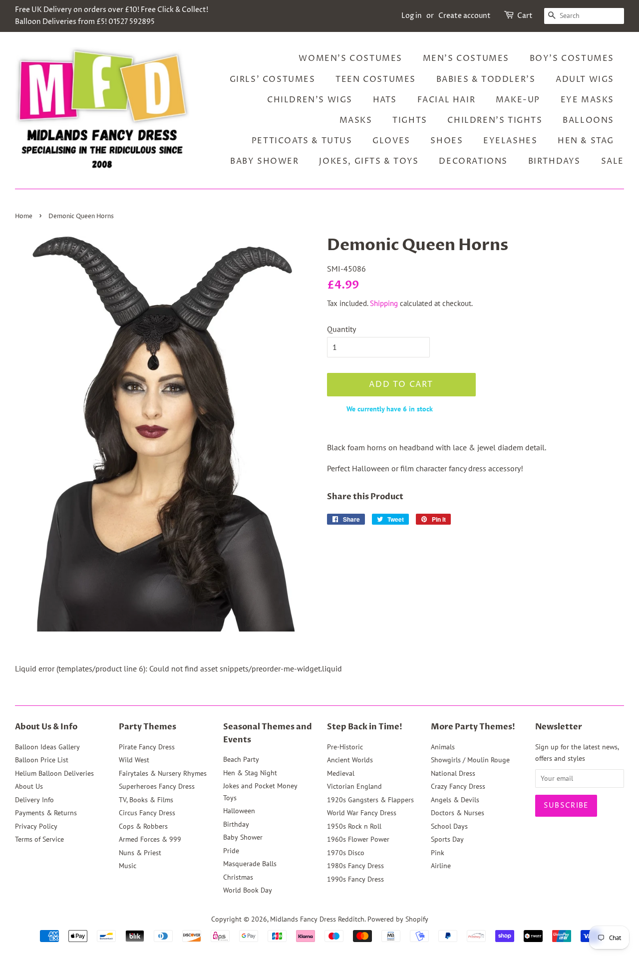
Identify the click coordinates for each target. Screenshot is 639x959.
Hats (385, 99)
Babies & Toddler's (486, 79)
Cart (525, 15)
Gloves (391, 140)
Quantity (341, 329)
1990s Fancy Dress (355, 879)
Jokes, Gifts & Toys (368, 161)
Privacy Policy (36, 826)
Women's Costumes (350, 58)
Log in (411, 15)
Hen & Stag (586, 140)
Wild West (134, 759)
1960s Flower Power (358, 839)
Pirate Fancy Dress (147, 746)
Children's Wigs (309, 99)
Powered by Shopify (397, 919)
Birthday (236, 824)
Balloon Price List (41, 759)
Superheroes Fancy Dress (157, 786)
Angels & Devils (455, 799)
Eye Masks (587, 99)
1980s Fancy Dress (355, 865)
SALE (612, 161)
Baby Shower (264, 161)
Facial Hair (446, 99)
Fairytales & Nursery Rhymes (163, 773)
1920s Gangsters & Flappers (370, 799)
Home (23, 216)
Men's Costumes (466, 58)
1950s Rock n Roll (354, 826)
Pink (437, 852)
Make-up (518, 99)
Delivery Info (34, 799)
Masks (355, 120)
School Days (449, 826)
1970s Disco (345, 852)
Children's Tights (494, 120)
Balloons (588, 120)
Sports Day (447, 839)
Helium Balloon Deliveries (54, 773)
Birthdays (554, 161)
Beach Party (241, 759)
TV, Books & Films (146, 799)
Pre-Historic (345, 746)
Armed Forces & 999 (150, 839)
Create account (464, 15)
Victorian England (354, 786)
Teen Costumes (375, 79)
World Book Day (247, 890)
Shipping (384, 303)
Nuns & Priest (140, 852)
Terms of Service (39, 839)
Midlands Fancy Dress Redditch (317, 919)
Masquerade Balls (250, 863)
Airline (441, 865)
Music (127, 865)
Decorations (473, 161)
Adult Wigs (585, 79)
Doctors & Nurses (457, 812)
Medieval (340, 773)
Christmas (238, 877)
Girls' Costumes (273, 79)
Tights (409, 120)
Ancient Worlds (350, 759)
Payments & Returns (46, 812)
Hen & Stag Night (250, 772)
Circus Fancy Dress (147, 812)
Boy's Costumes (572, 58)
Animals (443, 746)
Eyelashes (510, 140)
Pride (231, 850)
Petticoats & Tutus (302, 140)
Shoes (446, 140)
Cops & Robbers (143, 826)
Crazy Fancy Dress (458, 786)
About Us (29, 786)
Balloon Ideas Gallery (47, 746)
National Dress (453, 773)
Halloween (239, 810)
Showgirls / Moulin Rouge (470, 759)
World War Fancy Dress (361, 812)
